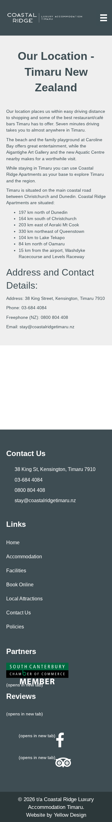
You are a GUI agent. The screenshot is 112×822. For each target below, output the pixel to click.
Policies (15, 626)
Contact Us (18, 612)
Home (13, 542)
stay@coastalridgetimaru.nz (47, 326)
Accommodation (24, 556)
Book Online (20, 584)
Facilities (16, 570)
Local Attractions (24, 598)
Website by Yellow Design (56, 815)
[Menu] (103, 18)
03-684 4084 (34, 307)
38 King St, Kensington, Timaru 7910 (55, 469)
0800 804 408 (54, 317)
